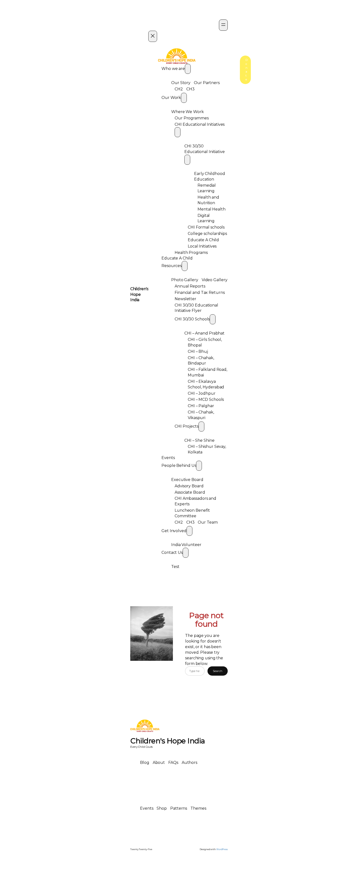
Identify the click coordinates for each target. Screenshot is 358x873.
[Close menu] (152, 36)
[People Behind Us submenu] (199, 466)
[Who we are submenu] (188, 69)
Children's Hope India (139, 294)
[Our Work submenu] (184, 98)
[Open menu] (223, 25)
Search (217, 671)
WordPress (222, 849)
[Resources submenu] (185, 266)
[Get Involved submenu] (189, 531)
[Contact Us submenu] (185, 553)
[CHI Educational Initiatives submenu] (177, 132)
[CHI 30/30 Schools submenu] (213, 319)
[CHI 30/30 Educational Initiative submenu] (187, 160)
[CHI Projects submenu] (201, 427)
